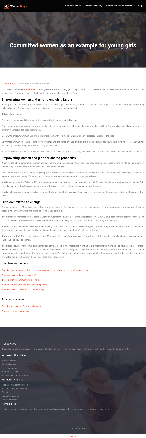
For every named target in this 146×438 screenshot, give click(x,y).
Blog (140, 5)
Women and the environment (119, 5)
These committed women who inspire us (21, 279)
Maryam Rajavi (31, 89)
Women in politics (73, 5)
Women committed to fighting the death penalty (24, 284)
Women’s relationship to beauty (16, 311)
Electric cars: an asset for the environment (22, 306)
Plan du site (73, 436)
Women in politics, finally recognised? (19, 275)
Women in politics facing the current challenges (24, 289)
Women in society (93, 5)
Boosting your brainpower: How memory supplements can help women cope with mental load (45, 270)
